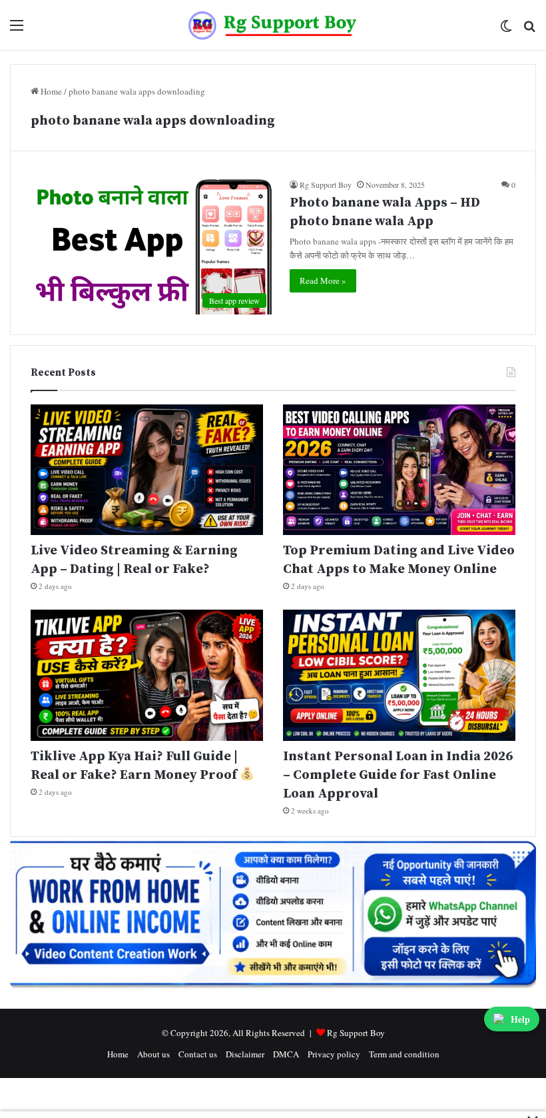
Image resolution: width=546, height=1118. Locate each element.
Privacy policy (334, 1054)
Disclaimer (245, 1054)
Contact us (197, 1054)
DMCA (286, 1054)
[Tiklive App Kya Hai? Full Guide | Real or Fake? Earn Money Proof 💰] (147, 675)
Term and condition (404, 1054)
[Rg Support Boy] (273, 25)
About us (153, 1054)
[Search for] (529, 30)
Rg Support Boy (326, 184)
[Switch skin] (506, 30)
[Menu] (16, 30)
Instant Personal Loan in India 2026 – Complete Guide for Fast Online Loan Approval (398, 775)
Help (520, 1019)
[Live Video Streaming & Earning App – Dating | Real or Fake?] (147, 470)
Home (50, 91)
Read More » (323, 280)
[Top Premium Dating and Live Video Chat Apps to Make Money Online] (399, 470)
